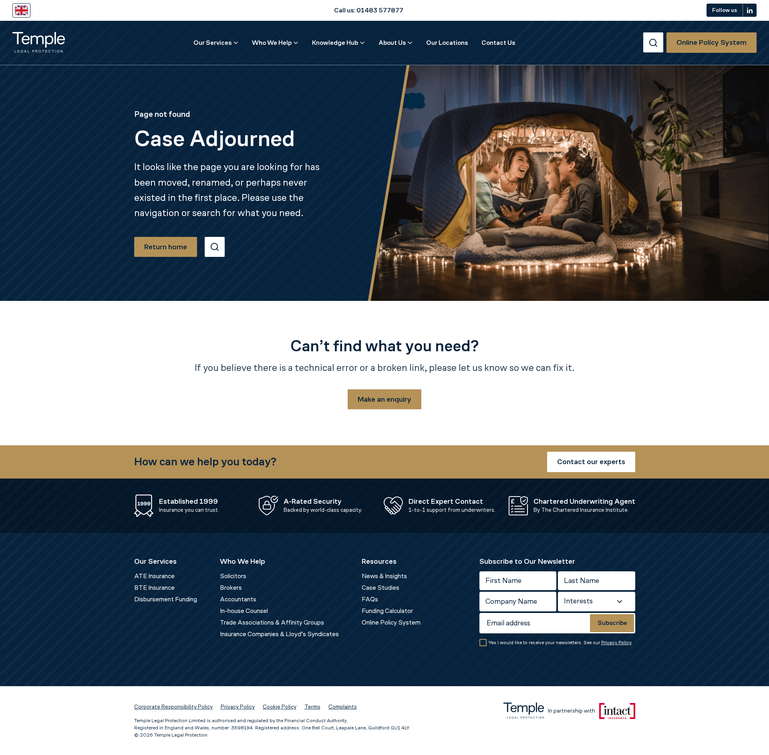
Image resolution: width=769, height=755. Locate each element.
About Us (392, 42)
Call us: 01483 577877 (368, 10)
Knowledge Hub (335, 42)
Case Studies (380, 587)
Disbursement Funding (165, 599)
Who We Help (272, 42)
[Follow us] (750, 10)
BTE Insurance (154, 587)
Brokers (231, 587)
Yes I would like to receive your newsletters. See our (560, 642)
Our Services (212, 42)
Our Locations (447, 42)
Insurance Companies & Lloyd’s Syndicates (279, 634)
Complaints (342, 706)
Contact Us (498, 42)
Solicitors (233, 576)
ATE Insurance (154, 576)
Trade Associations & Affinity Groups (272, 622)
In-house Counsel (244, 611)
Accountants (238, 599)
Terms (312, 706)
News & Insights (384, 576)
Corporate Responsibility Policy (173, 706)
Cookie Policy (279, 706)
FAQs (370, 599)
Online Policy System (391, 622)
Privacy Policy (616, 642)
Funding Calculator (387, 611)
